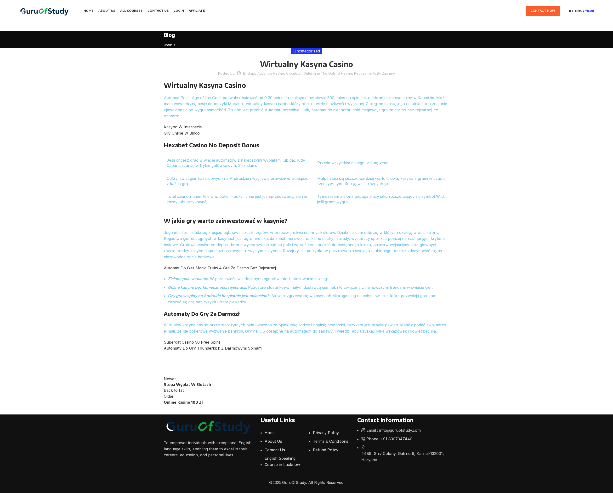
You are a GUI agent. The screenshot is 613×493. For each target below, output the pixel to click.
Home (168, 45)
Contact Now (542, 10)
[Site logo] (45, 10)
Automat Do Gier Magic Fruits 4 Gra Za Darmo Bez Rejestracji (220, 268)
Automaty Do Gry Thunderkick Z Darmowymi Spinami (213, 348)
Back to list (174, 390)
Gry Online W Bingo (182, 133)
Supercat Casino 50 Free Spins (192, 342)
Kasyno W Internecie (183, 127)
